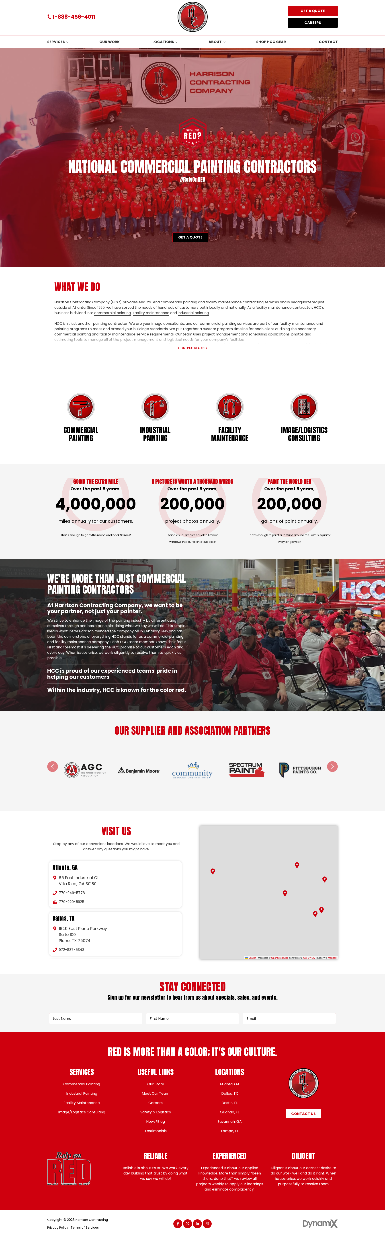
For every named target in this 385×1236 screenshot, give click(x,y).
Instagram (207, 1223)
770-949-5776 (72, 892)
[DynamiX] (320, 1224)
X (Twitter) (187, 1223)
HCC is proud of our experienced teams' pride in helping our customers (112, 627)
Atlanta (79, 307)
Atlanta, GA (65, 867)
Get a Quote (313, 10)
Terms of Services (85, 1228)
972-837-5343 (71, 949)
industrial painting (193, 312)
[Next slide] (332, 766)
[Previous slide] (52, 766)
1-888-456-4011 (74, 17)
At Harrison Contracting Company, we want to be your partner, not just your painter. (115, 608)
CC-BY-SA (309, 957)
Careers (312, 22)
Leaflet (252, 957)
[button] (297, 865)
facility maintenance (151, 312)
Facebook (177, 1223)
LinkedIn (197, 1223)
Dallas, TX (63, 918)
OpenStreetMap (279, 957)
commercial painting (112, 312)
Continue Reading (192, 348)
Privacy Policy (57, 1228)
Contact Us (303, 1113)
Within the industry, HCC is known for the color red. (117, 690)
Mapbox (332, 957)
